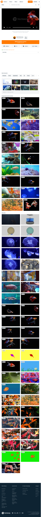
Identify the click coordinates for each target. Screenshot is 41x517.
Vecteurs (5, 1)
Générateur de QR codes (4, 507)
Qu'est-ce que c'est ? (11, 49)
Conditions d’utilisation (34, 512)
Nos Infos (23, 491)
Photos (10, 1)
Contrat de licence (14, 489)
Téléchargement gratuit (20, 42)
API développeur (4, 496)
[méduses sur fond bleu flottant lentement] (30, 192)
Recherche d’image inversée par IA (4, 500)
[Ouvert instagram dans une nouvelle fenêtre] (14, 512)
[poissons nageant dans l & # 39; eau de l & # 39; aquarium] (11, 147)
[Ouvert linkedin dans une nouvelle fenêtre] (15, 512)
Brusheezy (3, 488)
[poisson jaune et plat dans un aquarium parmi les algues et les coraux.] (11, 124)
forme (28, 75)
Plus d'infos (4, 51)
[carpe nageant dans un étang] (11, 445)
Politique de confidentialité (34, 513)
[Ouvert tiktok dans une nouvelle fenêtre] (19, 512)
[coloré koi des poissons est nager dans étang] (11, 433)
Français (36, 494)
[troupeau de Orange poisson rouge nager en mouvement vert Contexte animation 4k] (11, 456)
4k (24, 75)
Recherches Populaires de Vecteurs (14, 495)
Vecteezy (3, 489)
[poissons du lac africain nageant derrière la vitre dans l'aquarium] (11, 158)
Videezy (3, 491)
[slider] (22, 27)
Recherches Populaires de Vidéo (14, 502)
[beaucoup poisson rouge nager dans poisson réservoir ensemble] (30, 377)
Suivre (26, 38)
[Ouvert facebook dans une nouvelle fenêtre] (12, 512)
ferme (9, 75)
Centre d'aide (24, 488)
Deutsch (36, 492)
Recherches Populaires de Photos (14, 499)
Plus (35, 495)
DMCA (13, 490)
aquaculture (15, 75)
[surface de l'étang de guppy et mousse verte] (11, 377)
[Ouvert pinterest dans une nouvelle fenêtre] (17, 512)
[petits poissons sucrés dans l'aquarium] (30, 136)
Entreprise (3, 492)
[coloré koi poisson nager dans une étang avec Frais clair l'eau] (30, 388)
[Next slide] (36, 75)
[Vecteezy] (2, 2)
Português (36, 491)
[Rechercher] (35, 4)
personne (4, 75)
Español (36, 489)
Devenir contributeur (24, 493)
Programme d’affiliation (14, 493)
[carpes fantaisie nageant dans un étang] (30, 433)
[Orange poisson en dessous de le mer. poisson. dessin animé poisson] (11, 388)
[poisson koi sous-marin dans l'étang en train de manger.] (11, 192)
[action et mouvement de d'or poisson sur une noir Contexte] (11, 102)
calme (33, 75)
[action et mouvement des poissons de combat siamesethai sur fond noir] (31, 204)
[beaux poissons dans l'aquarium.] (30, 158)
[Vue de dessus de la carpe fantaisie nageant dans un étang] (30, 445)
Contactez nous (24, 489)
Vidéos (16, 1)
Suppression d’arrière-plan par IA (4, 503)
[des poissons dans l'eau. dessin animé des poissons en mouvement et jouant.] (30, 366)
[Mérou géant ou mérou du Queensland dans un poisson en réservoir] (30, 113)
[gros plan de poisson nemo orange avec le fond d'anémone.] (30, 124)
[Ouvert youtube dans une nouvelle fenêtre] (22, 512)
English (36, 488)
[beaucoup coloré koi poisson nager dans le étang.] (11, 411)
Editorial (21, 1)
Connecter (35, 1)
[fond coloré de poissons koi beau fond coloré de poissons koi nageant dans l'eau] (12, 204)
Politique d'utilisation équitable (33, 513)
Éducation (3, 494)
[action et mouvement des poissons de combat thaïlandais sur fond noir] (30, 102)
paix (21, 75)
